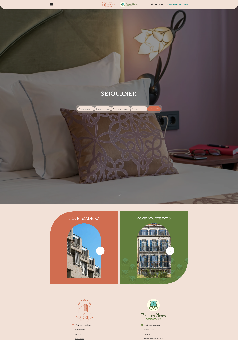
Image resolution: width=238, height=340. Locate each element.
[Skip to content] (119, 195)
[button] (162, 4)
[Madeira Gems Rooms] (170, 251)
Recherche (154, 109)
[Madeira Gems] (128, 4)
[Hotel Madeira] (108, 4)
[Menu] (51, 4)
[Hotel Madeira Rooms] (100, 251)
